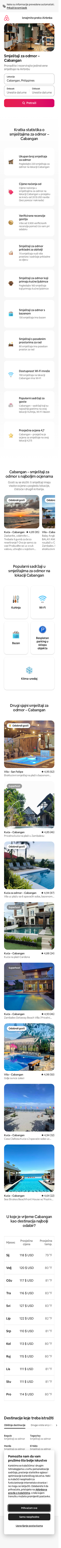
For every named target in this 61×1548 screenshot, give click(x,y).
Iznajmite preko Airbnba (37, 18)
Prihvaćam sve (29, 1508)
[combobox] (29, 80)
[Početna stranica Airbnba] (6, 17)
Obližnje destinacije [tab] (14, 1425)
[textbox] (16, 92)
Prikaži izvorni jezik (17, 7)
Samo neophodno (29, 1516)
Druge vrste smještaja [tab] (43, 1425)
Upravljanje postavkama (29, 1525)
